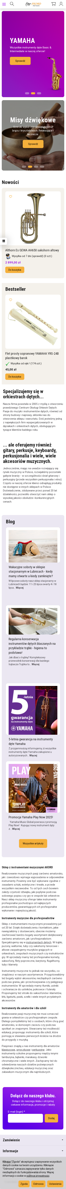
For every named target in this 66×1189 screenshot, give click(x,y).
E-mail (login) (15, 1111)
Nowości (10, 182)
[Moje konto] (61, 4)
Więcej (20, 587)
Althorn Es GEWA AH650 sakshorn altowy (32, 250)
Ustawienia (55, 1183)
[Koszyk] (53, 4)
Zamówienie (11, 1140)
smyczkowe (23, 1049)
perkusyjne (38, 1049)
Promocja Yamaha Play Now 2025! (31, 817)
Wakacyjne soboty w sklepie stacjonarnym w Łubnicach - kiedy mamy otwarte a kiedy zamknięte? (31, 571)
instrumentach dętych (38, 942)
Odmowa (38, 1183)
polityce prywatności (38, 1175)
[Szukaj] (12, 4)
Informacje (10, 1151)
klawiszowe (8, 1049)
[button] (27, 92)
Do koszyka (14, 269)
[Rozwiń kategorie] (4, 4)
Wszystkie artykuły (33, 843)
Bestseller (15, 289)
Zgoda (24, 1183)
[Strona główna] (33, 4)
